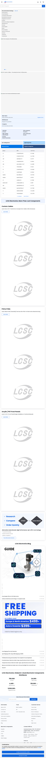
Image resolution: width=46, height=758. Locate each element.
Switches (3, 32)
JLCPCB (2, 731)
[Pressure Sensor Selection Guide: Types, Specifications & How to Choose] (23, 562)
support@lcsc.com (30, 732)
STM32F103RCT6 (20, 169)
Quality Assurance (5, 714)
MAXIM (4, 174)
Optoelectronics (5, 23)
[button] (37, 2)
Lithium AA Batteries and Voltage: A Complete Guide (13, 598)
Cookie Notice (4, 720)
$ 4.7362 (32, 156)
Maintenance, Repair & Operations (8, 21)
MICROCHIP (5, 182)
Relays (3, 28)
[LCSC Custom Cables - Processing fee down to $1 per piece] (23, 82)
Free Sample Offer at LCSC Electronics (10, 596)
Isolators (3, 20)
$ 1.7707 (32, 185)
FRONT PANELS (4, 738)
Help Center (33, 723)
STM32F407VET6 (20, 156)
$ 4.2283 (32, 164)
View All (16, 10)
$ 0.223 (32, 166)
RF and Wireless (5, 29)
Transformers (4, 36)
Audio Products (4, 12)
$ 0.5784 (32, 174)
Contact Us (3, 709)
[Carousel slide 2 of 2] (6, 69)
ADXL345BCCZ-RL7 (20, 164)
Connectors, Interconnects (7, 15)
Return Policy (34, 709)
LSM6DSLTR (19, 180)
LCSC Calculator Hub (20, 711)
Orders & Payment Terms (36, 714)
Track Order (33, 707)
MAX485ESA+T (20, 174)
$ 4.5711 (32, 158)
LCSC (2, 733)
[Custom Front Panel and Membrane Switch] (23, 103)
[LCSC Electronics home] (8, 2)
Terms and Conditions (5, 716)
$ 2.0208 (32, 169)
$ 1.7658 (32, 180)
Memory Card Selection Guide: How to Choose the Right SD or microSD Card (18, 665)
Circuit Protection (5, 14)
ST (3, 153)
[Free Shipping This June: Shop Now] (23, 617)
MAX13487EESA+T (20, 188)
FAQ (32, 720)
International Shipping (35, 716)
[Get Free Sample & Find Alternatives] (23, 54)
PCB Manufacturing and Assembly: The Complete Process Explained (17, 657)
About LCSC (3, 707)
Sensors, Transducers (6, 31)
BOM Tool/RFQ (19, 707)
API (16, 709)
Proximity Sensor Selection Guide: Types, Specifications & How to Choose (18, 660)
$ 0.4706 (32, 193)
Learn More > (26, 196)
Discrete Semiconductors (6, 17)
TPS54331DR (19, 166)
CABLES (2, 735)
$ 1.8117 (32, 182)
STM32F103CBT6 (20, 153)
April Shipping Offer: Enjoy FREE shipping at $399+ (12, 653)
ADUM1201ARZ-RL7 (20, 185)
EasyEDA (2, 729)
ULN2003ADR (19, 172)
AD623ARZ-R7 (19, 158)
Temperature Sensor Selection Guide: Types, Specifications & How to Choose (19, 662)
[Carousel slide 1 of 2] (5, 69)
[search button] (43, 6)
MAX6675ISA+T (20, 177)
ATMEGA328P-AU (20, 182)
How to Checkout (35, 711)
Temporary (4, 34)
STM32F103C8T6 (20, 161)
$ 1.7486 (32, 153)
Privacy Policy (4, 718)
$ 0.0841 (32, 172)
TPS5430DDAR (20, 193)
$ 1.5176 (32, 177)
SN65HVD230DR (20, 190)
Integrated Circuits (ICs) (6, 18)
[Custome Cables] (23, 229)
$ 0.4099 (32, 190)
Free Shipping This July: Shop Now (9, 651)
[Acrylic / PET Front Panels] (23, 434)
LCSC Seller (3, 711)
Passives (3, 25)
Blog (2, 723)
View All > (4, 667)
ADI (3, 158)
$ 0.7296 (32, 188)
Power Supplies (4, 26)
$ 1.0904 (32, 161)
